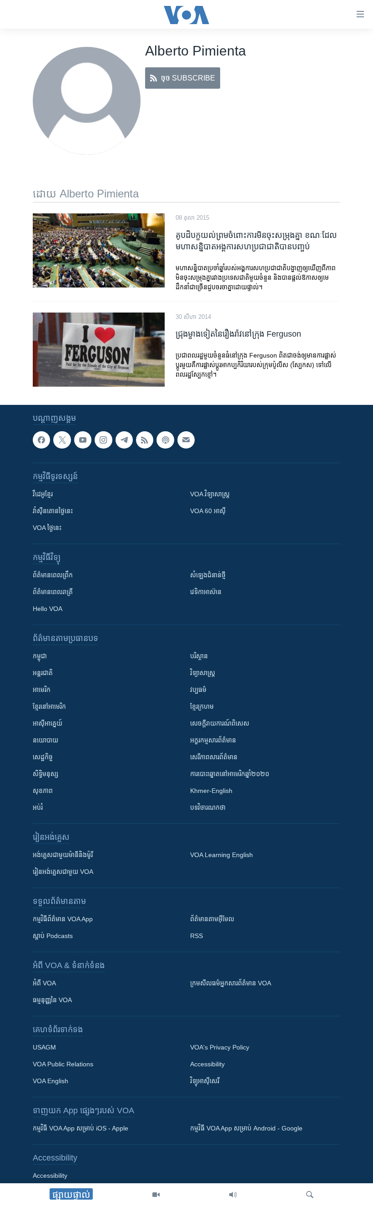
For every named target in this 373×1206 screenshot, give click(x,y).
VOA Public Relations (63, 1064)
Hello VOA (47, 608)
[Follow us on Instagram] (103, 440)
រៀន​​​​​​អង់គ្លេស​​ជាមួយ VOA (63, 871)
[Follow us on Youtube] (82, 440)
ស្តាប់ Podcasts (53, 935)
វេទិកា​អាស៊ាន (206, 591)
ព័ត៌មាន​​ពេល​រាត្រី (53, 591)
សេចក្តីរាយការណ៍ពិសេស (219, 723)
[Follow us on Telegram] (124, 440)
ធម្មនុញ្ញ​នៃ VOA (52, 1000)
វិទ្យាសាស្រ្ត (202, 672)
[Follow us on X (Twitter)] (62, 440)
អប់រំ (38, 807)
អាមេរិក (41, 689)
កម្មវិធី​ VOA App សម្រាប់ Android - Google (246, 1128)
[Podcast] (165, 440)
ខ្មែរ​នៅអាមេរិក (49, 706)
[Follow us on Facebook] (41, 440)
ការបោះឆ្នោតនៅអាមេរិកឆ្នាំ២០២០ (229, 773)
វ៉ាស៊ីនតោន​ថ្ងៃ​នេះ (53, 511)
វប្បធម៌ (198, 689)
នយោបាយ (45, 740)
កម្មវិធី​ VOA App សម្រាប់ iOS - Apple (80, 1128)
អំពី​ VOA (44, 983)
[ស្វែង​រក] (309, 1194)
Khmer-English (211, 790)
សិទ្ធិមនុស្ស (45, 773)
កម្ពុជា (40, 656)
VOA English (50, 1081)
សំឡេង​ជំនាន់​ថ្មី (208, 575)
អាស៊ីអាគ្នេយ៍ (47, 723)
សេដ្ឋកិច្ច (43, 757)
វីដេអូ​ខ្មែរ (43, 494)
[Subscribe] (186, 440)
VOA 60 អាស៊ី (208, 511)
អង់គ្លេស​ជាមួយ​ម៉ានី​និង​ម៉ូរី (63, 854)
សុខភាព (43, 790)
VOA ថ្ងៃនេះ (47, 527)
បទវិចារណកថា (208, 807)
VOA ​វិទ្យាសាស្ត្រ (210, 494)
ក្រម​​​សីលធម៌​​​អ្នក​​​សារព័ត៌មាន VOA (230, 983)
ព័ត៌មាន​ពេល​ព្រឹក (53, 575)
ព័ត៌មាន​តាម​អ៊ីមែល (212, 919)
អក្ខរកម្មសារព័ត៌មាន (213, 740)
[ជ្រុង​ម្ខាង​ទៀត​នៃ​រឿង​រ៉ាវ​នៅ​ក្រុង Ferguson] (99, 350)
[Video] (156, 1194)
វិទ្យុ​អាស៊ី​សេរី (204, 1081)
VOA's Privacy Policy (219, 1047)
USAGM (44, 1047)
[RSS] (144, 440)
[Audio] (233, 1194)
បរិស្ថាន (199, 656)
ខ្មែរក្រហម (202, 706)
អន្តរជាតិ (43, 672)
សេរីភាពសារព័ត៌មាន (213, 757)
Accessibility (207, 1064)
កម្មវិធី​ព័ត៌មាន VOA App (63, 919)
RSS (196, 935)
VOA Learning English (221, 854)
